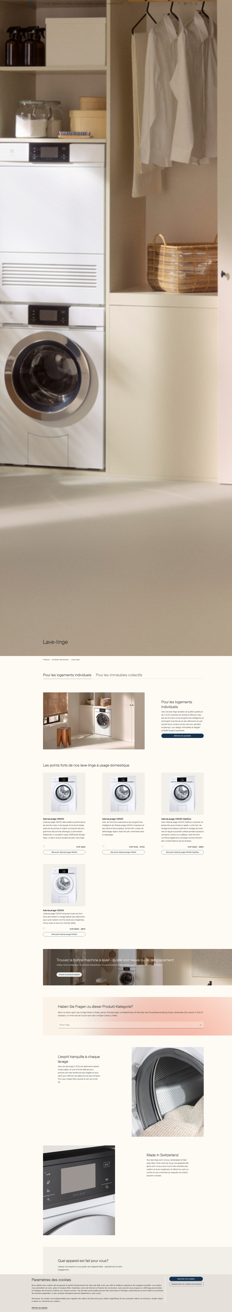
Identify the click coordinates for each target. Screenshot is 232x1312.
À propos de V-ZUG (115, 3)
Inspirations (100, 3)
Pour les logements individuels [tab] (67, 675)
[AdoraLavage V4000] (123, 794)
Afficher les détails (39, 1308)
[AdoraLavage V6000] (64, 794)
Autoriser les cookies (186, 1279)
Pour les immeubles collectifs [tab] (119, 675)
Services (68, 3)
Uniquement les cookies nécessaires (186, 1284)
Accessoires (57, 3)
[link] (179, 4)
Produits (46, 3)
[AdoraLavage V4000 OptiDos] (182, 794)
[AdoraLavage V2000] (64, 885)
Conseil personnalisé (83, 3)
